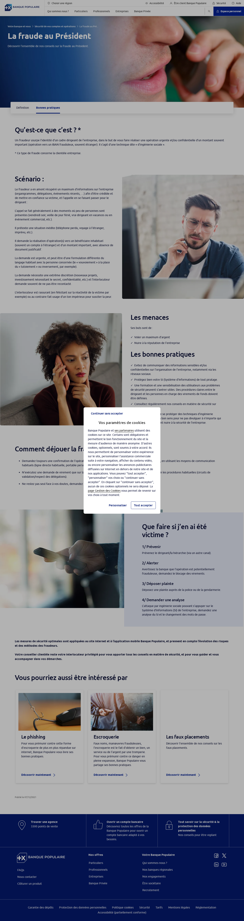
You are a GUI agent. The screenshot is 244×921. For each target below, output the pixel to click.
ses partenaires (124, 430)
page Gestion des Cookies (104, 490)
